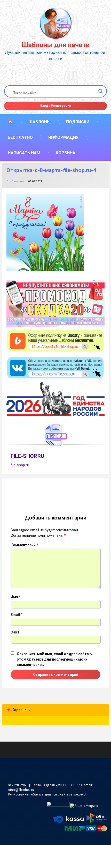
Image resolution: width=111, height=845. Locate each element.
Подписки (77, 121)
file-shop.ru (20, 465)
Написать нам (24, 152)
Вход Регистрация (55, 106)
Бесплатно (20, 137)
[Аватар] (55, 435)
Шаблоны (39, 121)
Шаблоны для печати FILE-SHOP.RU (56, 785)
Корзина (65, 152)
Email (16, 615)
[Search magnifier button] (100, 91)
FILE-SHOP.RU (27, 456)
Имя (15, 597)
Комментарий (24, 545)
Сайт (15, 632)
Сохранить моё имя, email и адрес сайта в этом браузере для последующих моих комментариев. (54, 659)
